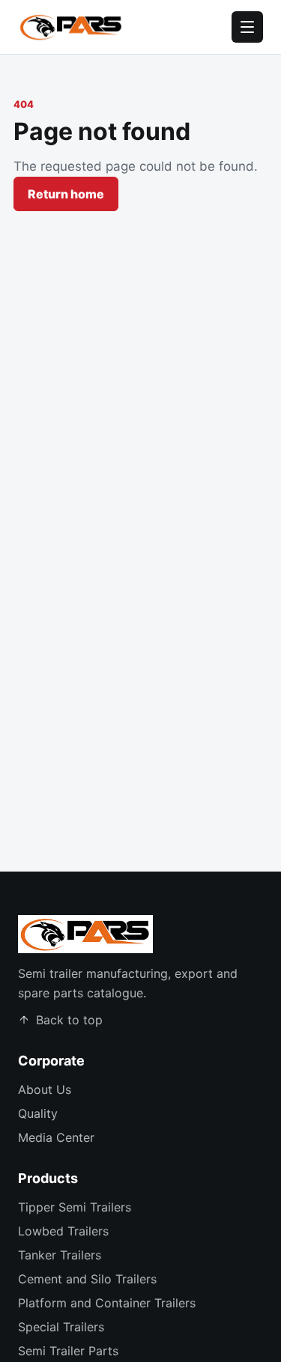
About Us (44, 1089)
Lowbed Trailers (63, 1230)
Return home (66, 193)
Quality (38, 1113)
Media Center (56, 1137)
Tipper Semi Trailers (74, 1207)
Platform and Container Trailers (107, 1302)
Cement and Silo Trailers (87, 1278)
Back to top (69, 1019)
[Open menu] (247, 27)
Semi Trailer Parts (68, 1350)
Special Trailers (61, 1326)
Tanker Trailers (59, 1254)
